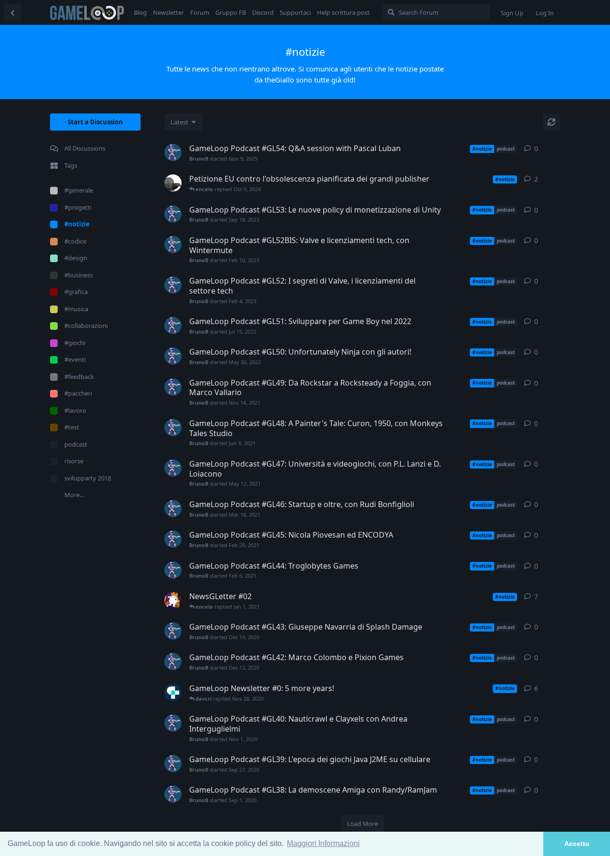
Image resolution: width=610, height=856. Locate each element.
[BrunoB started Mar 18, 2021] (173, 508)
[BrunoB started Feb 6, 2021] (173, 570)
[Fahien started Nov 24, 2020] (173, 692)
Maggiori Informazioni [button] (323, 843)
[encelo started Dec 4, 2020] (173, 600)
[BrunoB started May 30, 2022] (173, 356)
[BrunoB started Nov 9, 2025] (173, 152)
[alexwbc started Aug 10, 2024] (173, 183)
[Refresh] (551, 122)
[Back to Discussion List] (12, 12)
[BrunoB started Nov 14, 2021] (173, 387)
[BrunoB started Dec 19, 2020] (173, 631)
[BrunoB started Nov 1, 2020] (173, 723)
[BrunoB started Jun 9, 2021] (173, 427)
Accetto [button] (577, 843)
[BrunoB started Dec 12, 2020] (173, 661)
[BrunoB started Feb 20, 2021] (173, 539)
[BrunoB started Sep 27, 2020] (173, 763)
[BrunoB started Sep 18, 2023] (173, 214)
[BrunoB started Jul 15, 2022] (173, 325)
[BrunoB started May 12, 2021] (173, 468)
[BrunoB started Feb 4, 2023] (173, 285)
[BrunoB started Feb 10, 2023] (173, 244)
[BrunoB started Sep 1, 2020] (173, 794)
